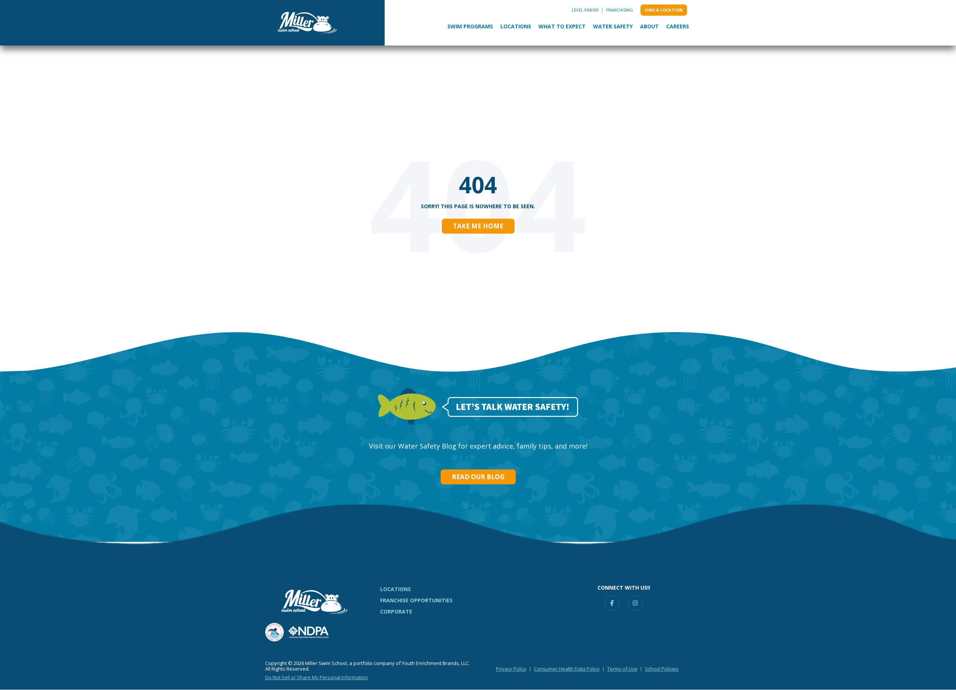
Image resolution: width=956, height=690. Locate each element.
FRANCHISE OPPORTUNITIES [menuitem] (416, 600)
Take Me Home (478, 226)
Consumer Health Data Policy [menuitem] (567, 668)
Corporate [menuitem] (396, 611)
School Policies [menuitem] (662, 668)
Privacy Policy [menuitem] (511, 668)
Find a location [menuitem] (664, 10)
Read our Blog (478, 476)
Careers (677, 26)
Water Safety (613, 26)
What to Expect (562, 26)
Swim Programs (470, 26)
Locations (515, 26)
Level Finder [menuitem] (585, 10)
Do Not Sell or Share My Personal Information (316, 677)
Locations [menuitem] (395, 589)
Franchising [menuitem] (619, 10)
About (649, 26)
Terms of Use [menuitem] (622, 668)
